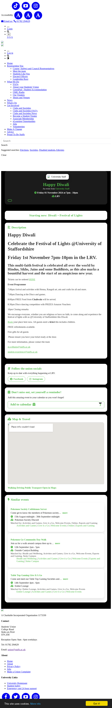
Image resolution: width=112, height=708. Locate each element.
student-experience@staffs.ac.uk (22, 352)
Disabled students (47, 150)
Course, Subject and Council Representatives (33, 68)
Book (10, 322)
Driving (20, 488)
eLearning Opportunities (24, 121)
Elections (24, 150)
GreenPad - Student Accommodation (30, 89)
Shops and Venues (21, 97)
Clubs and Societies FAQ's (25, 110)
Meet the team (19, 71)
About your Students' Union (26, 87)
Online (71, 525)
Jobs (15, 124)
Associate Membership (23, 118)
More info (35, 703)
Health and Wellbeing (26, 558)
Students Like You (21, 74)
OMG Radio (18, 92)
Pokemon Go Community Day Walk (28, 539)
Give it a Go (43, 525)
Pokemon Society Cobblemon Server (29, 509)
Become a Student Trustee (25, 116)
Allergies (60, 150)
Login (10, 29)
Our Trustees (19, 95)
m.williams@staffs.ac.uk (19, 347)
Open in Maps (49, 488)
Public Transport (33, 488)
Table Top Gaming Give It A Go (26, 575)
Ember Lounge (23, 591)
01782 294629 (23, 21)
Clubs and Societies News (25, 113)
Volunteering (19, 126)
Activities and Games (26, 525)
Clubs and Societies (22, 108)
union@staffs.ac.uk (17, 649)
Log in (10, 53)
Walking (12, 488)
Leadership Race (20, 79)
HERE (32, 279)
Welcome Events (58, 525)
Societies (34, 150)
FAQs (15, 84)
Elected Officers (20, 76)
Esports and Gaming (85, 525)
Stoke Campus (32, 561)
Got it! (96, 703)
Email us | (9, 21)
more (65, 513)
